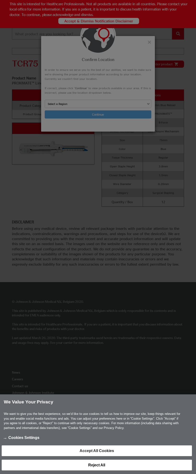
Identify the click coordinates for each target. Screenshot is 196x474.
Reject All (96, 465)
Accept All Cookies (97, 451)
